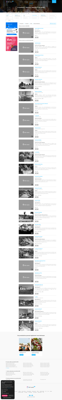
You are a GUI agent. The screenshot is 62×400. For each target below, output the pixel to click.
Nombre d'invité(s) (52, 15)
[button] (9, 15)
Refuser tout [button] (11, 395)
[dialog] (8, 389)
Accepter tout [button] (4, 395)
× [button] (13, 381)
